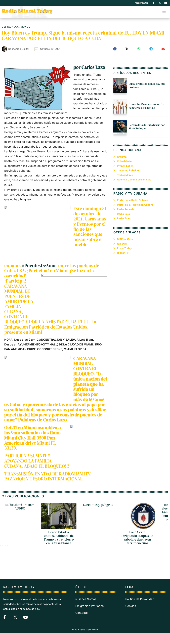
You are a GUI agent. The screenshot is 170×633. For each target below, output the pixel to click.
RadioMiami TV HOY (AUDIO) (19, 506)
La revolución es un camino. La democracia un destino (146, 106)
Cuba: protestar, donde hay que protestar (147, 85)
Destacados (10, 26)
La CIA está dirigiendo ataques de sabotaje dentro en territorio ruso (137, 537)
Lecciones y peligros (98, 504)
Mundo (26, 26)
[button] (164, 12)
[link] (89, 67)
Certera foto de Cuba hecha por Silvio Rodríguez (147, 126)
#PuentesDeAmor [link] (39, 265)
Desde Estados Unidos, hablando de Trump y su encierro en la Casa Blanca (59, 537)
